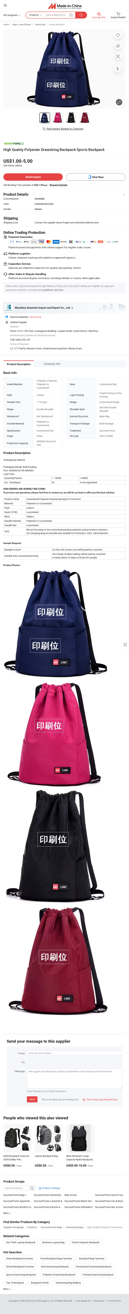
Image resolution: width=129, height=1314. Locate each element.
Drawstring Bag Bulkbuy (68, 1282)
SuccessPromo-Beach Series (79, 1201)
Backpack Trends (40, 1282)
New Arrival (70, 1195)
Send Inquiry (33, 177)
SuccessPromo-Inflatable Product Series (85, 1207)
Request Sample (58, 185)
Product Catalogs (50, 1188)
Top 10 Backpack (15, 1282)
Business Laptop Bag (53, 1242)
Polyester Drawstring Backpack (59, 1274)
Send (32, 1099)
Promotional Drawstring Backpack (94, 1266)
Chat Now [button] (98, 177)
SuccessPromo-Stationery (47, 1195)
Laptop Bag (40, 24)
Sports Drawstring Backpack (21, 1274)
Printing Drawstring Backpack (98, 1274)
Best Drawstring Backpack (55, 1266)
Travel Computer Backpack (85, 1242)
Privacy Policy (114, 1300)
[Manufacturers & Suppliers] (64, 6)
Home (6, 24)
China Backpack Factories (19, 1258)
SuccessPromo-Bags (14, 1195)
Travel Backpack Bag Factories (56, 1258)
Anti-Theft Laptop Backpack (20, 1242)
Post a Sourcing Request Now (100, 1099)
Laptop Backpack (56, 24)
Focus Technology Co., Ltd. (42, 1300)
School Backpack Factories (20, 1266)
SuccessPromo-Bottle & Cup (18, 1207)
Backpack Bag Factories (91, 1258)
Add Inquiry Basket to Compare (65, 129)
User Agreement (83, 1300)
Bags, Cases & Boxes (22, 24)
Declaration (99, 1300)
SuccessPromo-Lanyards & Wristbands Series (57, 1201)
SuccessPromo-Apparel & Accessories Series (26, 1201)
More (6, 1288)
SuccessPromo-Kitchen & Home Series (54, 1207)
